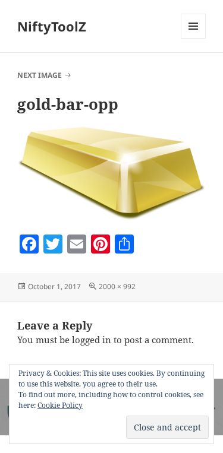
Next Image (39, 75)
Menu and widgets (193, 38)
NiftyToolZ (51, 26)
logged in (91, 340)
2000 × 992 (117, 286)
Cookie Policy (60, 405)
